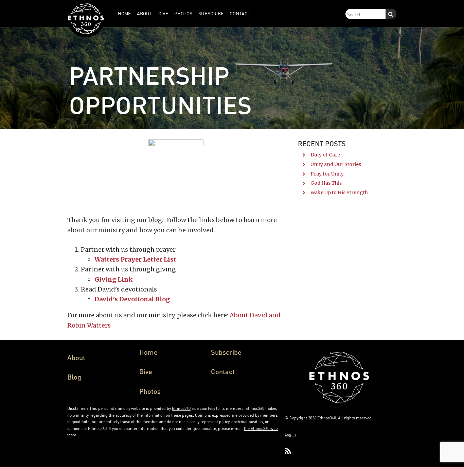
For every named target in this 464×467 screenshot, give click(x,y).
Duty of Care (325, 155)
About (76, 357)
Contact (223, 371)
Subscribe (226, 352)
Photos (150, 391)
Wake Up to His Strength (339, 192)
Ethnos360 (181, 408)
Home (148, 352)
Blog (74, 376)
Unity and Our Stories (335, 164)
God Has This (326, 183)
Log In (290, 434)
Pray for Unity (327, 174)
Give (145, 371)
